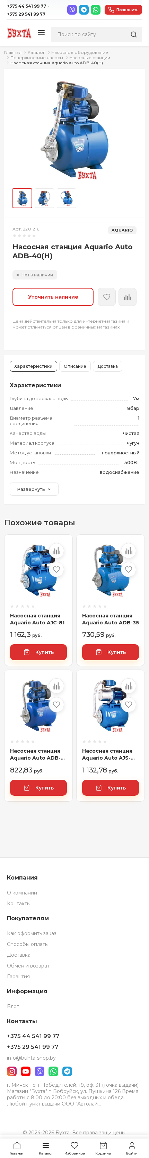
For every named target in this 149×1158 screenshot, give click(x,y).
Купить (44, 652)
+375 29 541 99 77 (26, 14)
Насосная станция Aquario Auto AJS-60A (107, 754)
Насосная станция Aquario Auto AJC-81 (37, 619)
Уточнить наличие (53, 297)
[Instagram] (12, 1071)
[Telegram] (84, 10)
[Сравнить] (128, 297)
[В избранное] (107, 297)
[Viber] (72, 10)
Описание (75, 366)
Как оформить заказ (31, 933)
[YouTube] (25, 1071)
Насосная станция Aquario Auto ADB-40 (35, 754)
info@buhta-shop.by (31, 1058)
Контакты (18, 903)
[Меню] (41, 33)
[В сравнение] (56, 550)
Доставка (107, 366)
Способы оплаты (28, 944)
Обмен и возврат (28, 966)
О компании (22, 893)
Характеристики (33, 366)
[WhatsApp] (95, 10)
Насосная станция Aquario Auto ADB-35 (110, 619)
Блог (13, 1006)
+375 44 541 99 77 (26, 6)
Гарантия (18, 976)
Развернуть (31, 489)
